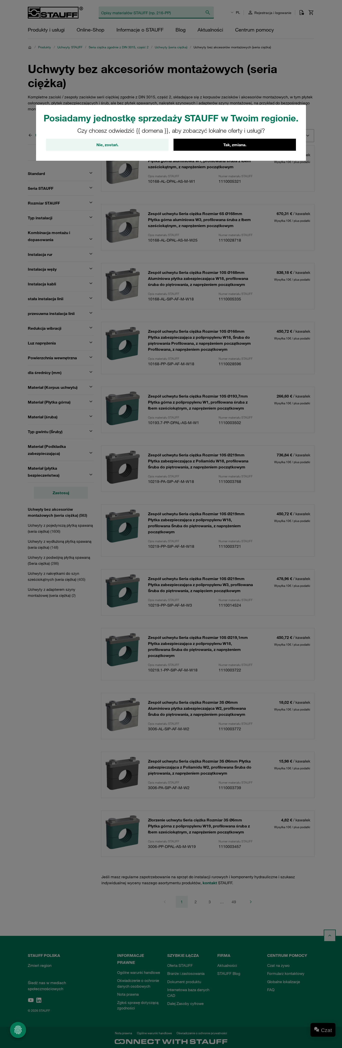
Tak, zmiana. (234, 144)
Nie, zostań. (107, 144)
